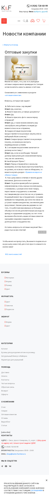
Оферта (4, 394)
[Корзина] (43, 20)
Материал (10, 277)
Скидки (4, 411)
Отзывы (4, 418)
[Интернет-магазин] (11, 8)
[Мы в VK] (10, 466)
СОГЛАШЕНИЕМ (37, 490)
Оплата (4, 376)
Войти (27, 21)
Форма (8, 281)
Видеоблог (5, 422)
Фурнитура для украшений (12, 360)
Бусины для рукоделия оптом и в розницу (18, 352)
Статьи (4, 425)
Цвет (8, 289)
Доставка (5, 372)
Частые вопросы (8, 383)
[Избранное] (38, 20)
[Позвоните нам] (28, 6)
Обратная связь (7, 387)
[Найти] (24, 21)
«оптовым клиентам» (13, 95)
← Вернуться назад (10, 45)
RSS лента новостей (13, 254)
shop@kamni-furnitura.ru (16, 454)
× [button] (46, 480)
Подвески (10, 309)
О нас (3, 407)
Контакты (5, 380)
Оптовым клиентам (9, 414)
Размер (9, 285)
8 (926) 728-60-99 (39, 5)
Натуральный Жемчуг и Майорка (14, 356)
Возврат (4, 391)
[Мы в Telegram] (2, 466)
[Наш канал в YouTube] (6, 466)
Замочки (9, 305)
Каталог (4, 349)
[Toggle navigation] (19, 21)
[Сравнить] (32, 20)
